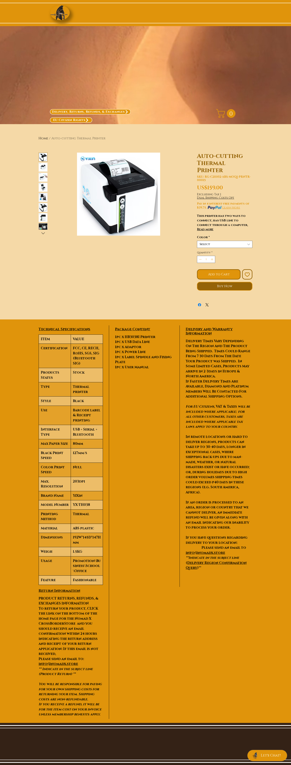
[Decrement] (200, 259)
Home (43, 138)
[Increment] (212, 259)
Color (203, 237)
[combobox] (224, 244)
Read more (205, 229)
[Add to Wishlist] (247, 274)
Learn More (231, 208)
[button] (227, 113)
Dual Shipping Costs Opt (215, 197)
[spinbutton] (206, 259)
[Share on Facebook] (199, 304)
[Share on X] (207, 304)
